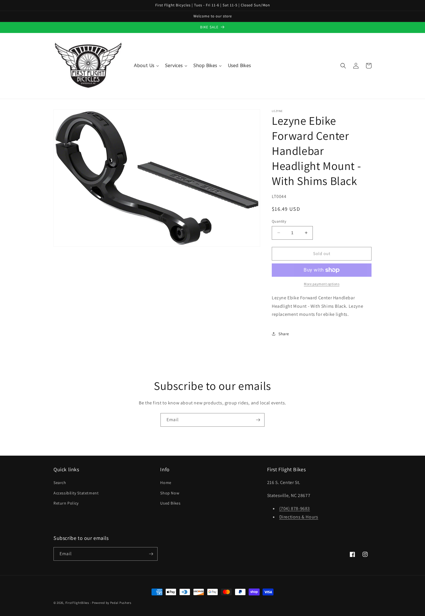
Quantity (279, 221)
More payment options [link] (321, 284)
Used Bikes (170, 503)
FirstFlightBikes (77, 603)
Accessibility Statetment (76, 493)
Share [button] (283, 333)
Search (59, 482)
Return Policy (66, 503)
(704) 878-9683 (294, 508)
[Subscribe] (258, 420)
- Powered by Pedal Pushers (111, 603)
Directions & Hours (298, 517)
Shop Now (169, 493)
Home (165, 482)
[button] (343, 65)
